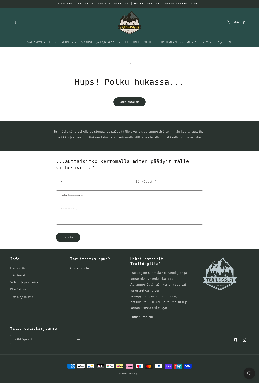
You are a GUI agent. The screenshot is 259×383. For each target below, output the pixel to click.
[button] (14, 22)
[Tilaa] (78, 339)
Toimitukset (17, 275)
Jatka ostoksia (129, 102)
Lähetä (68, 237)
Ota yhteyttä (79, 268)
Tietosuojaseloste (21, 297)
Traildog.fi (134, 373)
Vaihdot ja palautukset (24, 282)
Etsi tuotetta (18, 268)
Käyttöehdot (18, 289)
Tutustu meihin (141, 317)
